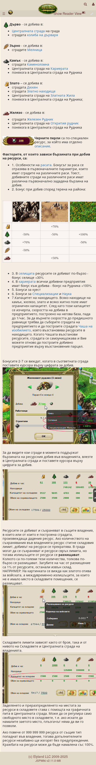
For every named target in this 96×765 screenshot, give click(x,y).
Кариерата (59, 68)
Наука (67, 293)
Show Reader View (68, 13)
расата (46, 164)
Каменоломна (38, 64)
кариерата (27, 281)
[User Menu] (92, 4)
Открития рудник (65, 123)
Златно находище (41, 91)
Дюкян (32, 87)
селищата (26, 273)
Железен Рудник (40, 119)
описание (42, 146)
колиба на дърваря (42, 34)
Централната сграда (28, 31)
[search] (85, 4)
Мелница (34, 49)
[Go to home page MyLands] (48, 9)
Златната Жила (63, 95)
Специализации (45, 293)
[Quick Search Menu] (85, 4)
